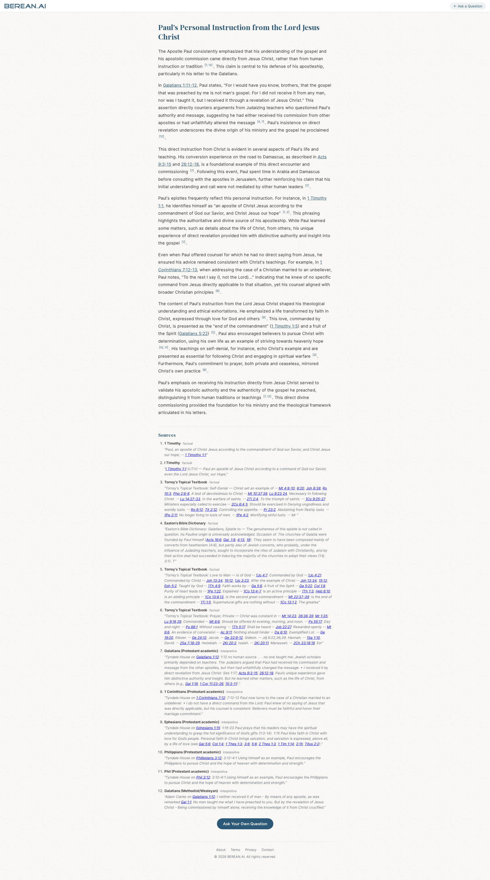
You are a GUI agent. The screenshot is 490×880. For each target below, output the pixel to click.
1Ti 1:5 (206, 602)
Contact (268, 850)
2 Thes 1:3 (267, 744)
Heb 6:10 (323, 591)
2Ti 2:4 (252, 499)
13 (222, 597)
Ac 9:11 (226, 632)
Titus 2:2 (312, 744)
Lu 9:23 (275, 493)
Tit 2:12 (211, 510)
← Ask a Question (468, 6)
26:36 (303, 616)
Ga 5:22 (305, 586)
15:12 (229, 580)
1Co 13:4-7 (252, 591)
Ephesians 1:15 (208, 728)
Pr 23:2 (270, 510)
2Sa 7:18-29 (190, 643)
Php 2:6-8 (181, 493)
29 (179, 621)
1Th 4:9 (214, 586)
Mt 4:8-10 (287, 488)
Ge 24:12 (199, 638)
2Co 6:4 (237, 504)
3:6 (247, 744)
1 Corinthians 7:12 (210, 698)
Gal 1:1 (186, 802)
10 (161, 347)
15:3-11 (231, 684)
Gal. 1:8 (229, 540)
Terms (235, 850)
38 (265, 493)
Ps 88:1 (191, 627)
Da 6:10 (281, 632)
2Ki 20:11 (261, 643)
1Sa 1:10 (313, 638)
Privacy (250, 850)
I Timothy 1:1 (176, 469)
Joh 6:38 (313, 488)
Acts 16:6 (213, 540)
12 (210, 65)
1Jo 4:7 (261, 575)
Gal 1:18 (191, 684)
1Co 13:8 (212, 597)
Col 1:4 (218, 744)
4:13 (240, 540)
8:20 (300, 488)
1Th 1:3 (308, 591)
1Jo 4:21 (314, 575)
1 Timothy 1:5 (284, 326)
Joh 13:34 (214, 580)
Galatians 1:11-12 (180, 85)
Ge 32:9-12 (234, 638)
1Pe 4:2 (242, 515)
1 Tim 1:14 (286, 744)
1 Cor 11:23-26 (211, 684)
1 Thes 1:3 (234, 744)
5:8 (254, 744)
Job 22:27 (283, 627)
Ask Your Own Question (245, 823)
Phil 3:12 (203, 777)
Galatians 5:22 (193, 333)
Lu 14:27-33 (190, 499)
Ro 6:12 (197, 510)
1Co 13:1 (286, 602)
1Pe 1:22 (214, 591)
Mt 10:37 (255, 493)
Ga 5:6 (256, 586)
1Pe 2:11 (170, 515)
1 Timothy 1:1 (195, 455)
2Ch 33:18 (301, 643)
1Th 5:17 (238, 627)
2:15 (299, 744)
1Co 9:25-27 (315, 499)
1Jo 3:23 (242, 580)
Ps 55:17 (315, 621)
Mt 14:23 (289, 616)
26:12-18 (190, 164)
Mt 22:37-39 (298, 597)
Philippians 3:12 (209, 758)
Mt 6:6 (214, 621)
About (221, 850)
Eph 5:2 (170, 586)
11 (166, 347)
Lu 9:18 (170, 621)
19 (248, 540)
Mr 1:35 (321, 616)
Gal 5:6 (204, 744)
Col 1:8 (319, 586)
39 (311, 616)
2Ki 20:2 (229, 643)
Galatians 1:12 (207, 657)
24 (285, 493)
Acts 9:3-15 (248, 673)
